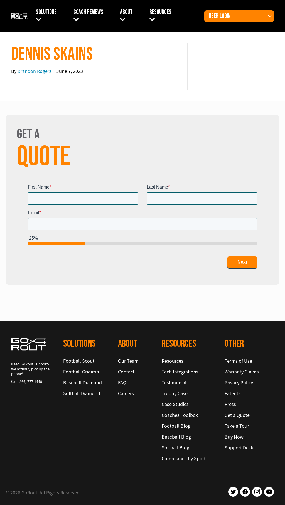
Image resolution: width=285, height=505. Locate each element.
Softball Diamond (81, 393)
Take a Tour (237, 426)
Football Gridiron (81, 371)
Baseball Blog (176, 437)
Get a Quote (237, 415)
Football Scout (78, 361)
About (126, 12)
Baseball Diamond (82, 382)
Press (230, 404)
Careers (126, 393)
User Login (219, 16)
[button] (270, 16)
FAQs (123, 382)
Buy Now (234, 437)
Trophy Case (175, 393)
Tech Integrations (180, 371)
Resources (160, 12)
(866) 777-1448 (30, 381)
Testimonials (175, 382)
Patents (232, 393)
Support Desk (239, 447)
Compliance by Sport (184, 458)
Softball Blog (175, 447)
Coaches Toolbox (180, 415)
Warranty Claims (242, 371)
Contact (126, 371)
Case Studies (175, 404)
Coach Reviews (88, 12)
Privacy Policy (239, 382)
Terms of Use (238, 361)
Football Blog (176, 426)
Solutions (46, 12)
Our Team (128, 361)
